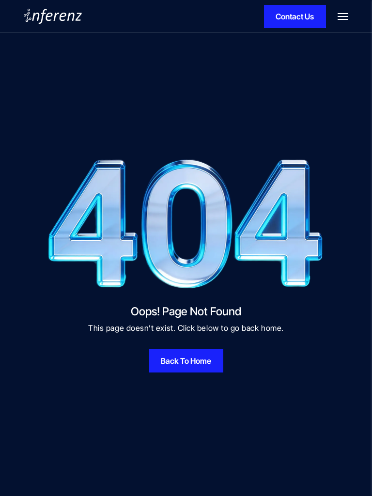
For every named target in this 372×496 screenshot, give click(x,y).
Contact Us (295, 16)
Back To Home (186, 361)
